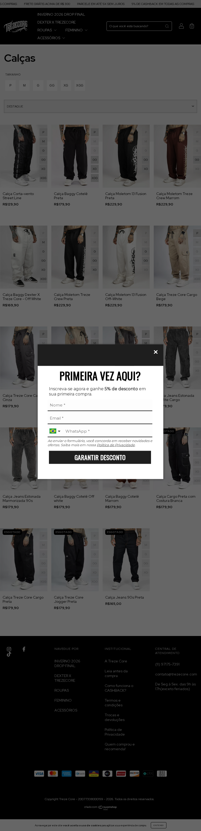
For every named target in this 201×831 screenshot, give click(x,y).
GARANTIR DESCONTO (100, 457)
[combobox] (55, 431)
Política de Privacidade (116, 445)
